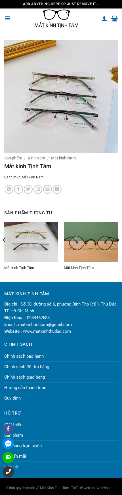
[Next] (117, 251)
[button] (7, 18)
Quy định (12, 398)
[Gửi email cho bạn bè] (37, 189)
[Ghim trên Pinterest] (47, 189)
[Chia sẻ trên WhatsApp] (9, 189)
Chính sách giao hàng (24, 377)
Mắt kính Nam (63, 158)
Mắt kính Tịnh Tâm (19, 268)
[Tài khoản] (104, 18)
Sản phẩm (13, 158)
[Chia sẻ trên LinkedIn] (57, 189)
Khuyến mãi (15, 456)
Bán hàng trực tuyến (23, 445)
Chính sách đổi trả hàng (26, 366)
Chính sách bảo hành (24, 356)
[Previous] (4, 251)
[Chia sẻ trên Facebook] (18, 189)
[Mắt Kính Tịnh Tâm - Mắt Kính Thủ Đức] (56, 18)
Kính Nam (36, 158)
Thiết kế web (80, 488)
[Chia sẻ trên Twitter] (28, 189)
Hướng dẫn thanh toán (25, 387)
